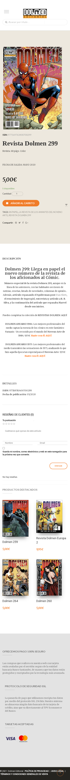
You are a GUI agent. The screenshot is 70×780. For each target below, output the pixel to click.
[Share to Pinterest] (16, 222)
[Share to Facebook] (23, 222)
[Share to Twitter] (20, 222)
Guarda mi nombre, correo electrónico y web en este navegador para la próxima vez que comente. (35, 453)
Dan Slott (61, 295)
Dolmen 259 (10, 542)
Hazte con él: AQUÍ (41, 335)
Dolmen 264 (10, 601)
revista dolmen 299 (20, 215)
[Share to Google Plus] (26, 222)
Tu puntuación (9, 420)
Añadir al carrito (23, 203)
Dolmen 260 (44, 601)
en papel (13, 212)
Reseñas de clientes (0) (18, 414)
